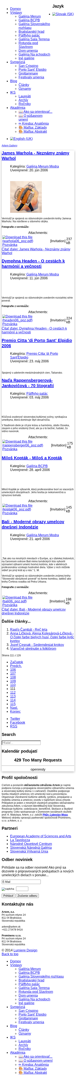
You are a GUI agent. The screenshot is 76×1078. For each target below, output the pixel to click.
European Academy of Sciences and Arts (40, 836)
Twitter (15, 718)
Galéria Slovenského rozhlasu (41, 976)
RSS (13, 726)
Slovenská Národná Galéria (31, 847)
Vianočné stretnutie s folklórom (33, 648)
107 (13, 673)
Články (24, 85)
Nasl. (14, 708)
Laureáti (25, 96)
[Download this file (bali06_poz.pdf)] (25, 601)
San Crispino (28, 66)
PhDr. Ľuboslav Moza (55, 814)
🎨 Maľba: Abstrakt (33, 131)
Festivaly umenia (31, 77)
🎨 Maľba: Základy (33, 127)
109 (13, 681)
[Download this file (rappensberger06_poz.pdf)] (26, 445)
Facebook (17, 722)
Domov (15, 9)
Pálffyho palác (29, 35)
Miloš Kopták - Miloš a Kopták (32, 458)
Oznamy (25, 88)
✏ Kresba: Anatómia (34, 123)
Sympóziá (17, 62)
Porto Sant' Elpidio (32, 69)
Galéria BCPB (29, 20)
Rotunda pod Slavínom (28, 45)
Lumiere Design (25, 950)
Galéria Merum (30, 16)
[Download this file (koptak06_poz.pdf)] (25, 509)
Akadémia (17, 107)
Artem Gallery (9, 145)
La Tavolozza (20, 840)
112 (13, 692)
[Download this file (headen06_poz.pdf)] (25, 320)
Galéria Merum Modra (42, 166)
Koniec (15, 711)
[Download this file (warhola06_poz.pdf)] (25, 241)
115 (13, 704)
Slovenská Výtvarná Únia (29, 851)
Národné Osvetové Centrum (31, 844)
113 (13, 696)
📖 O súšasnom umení (36, 1060)
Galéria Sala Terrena (34, 39)
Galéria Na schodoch (34, 54)
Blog (13, 81)
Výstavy (16, 12)
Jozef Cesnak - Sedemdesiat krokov (37, 645)
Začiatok (16, 662)
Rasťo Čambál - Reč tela (28, 629)
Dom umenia (28, 50)
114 (13, 700)
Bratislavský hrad (31, 31)
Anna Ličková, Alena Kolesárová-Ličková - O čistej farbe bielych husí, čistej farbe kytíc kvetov (42, 637)
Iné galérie (26, 58)
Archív (23, 100)
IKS (13, 92)
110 (13, 685)
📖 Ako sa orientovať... (35, 111)
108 (13, 677)
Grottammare (28, 73)
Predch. (16, 666)
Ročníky (25, 104)
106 (13, 669)
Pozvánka (9, 245)
